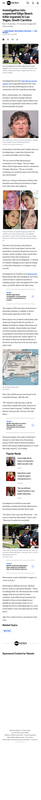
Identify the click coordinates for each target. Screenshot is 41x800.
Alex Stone (27, 31)
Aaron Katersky (9, 31)
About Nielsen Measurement (15, 737)
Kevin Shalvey (19, 31)
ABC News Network (15, 730)
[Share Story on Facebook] (3, 39)
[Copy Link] (17, 39)
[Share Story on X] (8, 39)
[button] (4, 3)
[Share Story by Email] (12, 39)
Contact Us (34, 740)
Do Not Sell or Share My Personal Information (16, 740)
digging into (32, 273)
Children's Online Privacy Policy (13, 735)
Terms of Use (29, 737)
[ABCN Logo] (13, 3)
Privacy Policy (26, 730)
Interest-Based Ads (30, 735)
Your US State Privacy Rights (20, 733)
